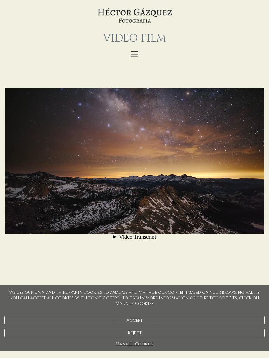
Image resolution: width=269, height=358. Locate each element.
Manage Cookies (134, 344)
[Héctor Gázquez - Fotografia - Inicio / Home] (134, 15)
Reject (134, 333)
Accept (134, 320)
